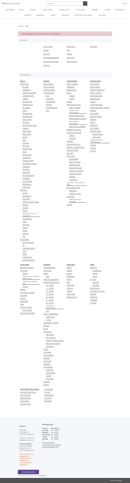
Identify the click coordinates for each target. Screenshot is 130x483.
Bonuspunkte (48, 46)
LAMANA (25, 128)
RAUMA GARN (27, 149)
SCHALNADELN (48, 355)
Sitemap (69, 54)
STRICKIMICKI (48, 367)
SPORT (25, 254)
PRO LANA (26, 146)
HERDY (45, 273)
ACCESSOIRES (73, 159)
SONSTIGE (26, 225)
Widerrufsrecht (72, 61)
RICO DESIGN (27, 155)
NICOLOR (70, 153)
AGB (68, 50)
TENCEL (25, 228)
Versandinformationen (51, 61)
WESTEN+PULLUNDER (27, 313)
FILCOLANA (26, 108)
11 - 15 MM (50, 288)
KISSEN (69, 273)
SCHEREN (46, 358)
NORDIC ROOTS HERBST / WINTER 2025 (31, 277)
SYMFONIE (26, 178)
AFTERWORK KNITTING (28, 392)
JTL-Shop (119, 480)
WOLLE (95, 276)
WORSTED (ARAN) (28, 260)
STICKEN (93, 148)
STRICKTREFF (24, 401)
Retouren (46, 65)
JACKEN (69, 102)
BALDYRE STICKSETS (27, 268)
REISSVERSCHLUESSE (53, 343)
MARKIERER (71, 276)
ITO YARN (26, 122)
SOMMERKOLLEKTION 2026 (30, 283)
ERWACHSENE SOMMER (77, 127)
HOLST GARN (27, 119)
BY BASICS (93, 268)
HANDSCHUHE (95, 288)
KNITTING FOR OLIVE (30, 125)
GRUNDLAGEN (95, 99)
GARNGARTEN (27, 113)
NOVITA (25, 137)
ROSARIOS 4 (27, 158)
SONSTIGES (73, 180)
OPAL (24, 140)
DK (23, 245)
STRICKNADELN (48, 93)
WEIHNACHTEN (72, 297)
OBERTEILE (72, 191)
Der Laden (102, 15)
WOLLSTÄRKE (24, 239)
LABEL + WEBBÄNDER (50, 314)
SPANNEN (46, 364)
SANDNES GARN (28, 161)
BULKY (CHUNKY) (28, 242)
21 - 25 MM (50, 294)
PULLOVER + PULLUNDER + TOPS (76, 184)
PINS (47, 311)
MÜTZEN (93, 294)
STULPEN (93, 303)
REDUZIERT (48, 401)
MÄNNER (70, 141)
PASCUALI (26, 143)
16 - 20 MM (50, 291)
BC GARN (26, 87)
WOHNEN (96, 285)
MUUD (45, 329)
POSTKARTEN (50, 373)
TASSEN (48, 376)
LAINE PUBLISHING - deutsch (99, 108)
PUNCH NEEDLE (48, 87)
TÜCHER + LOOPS (75, 194)
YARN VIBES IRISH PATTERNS (75, 201)
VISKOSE (25, 233)
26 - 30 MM (50, 297)
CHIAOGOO (50, 99)
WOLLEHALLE (27, 184)
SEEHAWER (26, 172)
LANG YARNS (27, 131)
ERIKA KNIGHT (27, 102)
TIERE (22, 304)
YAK (24, 236)
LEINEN (95, 273)
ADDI (47, 96)
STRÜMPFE (93, 300)
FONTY (25, 111)
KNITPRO (49, 105)
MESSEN (46, 326)
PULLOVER (23, 295)
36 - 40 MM (50, 303)
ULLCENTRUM (27, 181)
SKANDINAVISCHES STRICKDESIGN (96, 141)
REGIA (25, 152)
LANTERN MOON (51, 108)
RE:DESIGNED (48, 395)
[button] (112, 3)
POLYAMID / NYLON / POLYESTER (30, 215)
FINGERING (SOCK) (29, 248)
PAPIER (25, 211)
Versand (43, 475)
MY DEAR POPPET (73, 150)
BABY (47, 276)
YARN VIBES (26, 187)
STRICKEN (72, 138)
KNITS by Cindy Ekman (51, 279)
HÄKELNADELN (48, 84)
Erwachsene (97, 137)
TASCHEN (70, 288)
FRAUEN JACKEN (74, 165)
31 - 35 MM (50, 300)
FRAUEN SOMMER (75, 174)
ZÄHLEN (46, 385)
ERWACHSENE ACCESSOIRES (74, 112)
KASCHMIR (26, 199)
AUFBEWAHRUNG (49, 268)
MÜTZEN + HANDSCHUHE (75, 147)
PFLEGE (45, 349)
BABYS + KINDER (72, 84)
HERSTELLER (24, 84)
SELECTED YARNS (28, 175)
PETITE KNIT (71, 156)
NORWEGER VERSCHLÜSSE (50, 307)
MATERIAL (23, 190)
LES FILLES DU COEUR (74, 132)
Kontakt (46, 50)
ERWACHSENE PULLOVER (77, 119)
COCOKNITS (47, 270)
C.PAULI (48, 320)
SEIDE (24, 222)
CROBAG (25, 99)
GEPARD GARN (27, 116)
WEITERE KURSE (25, 404)
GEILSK (69, 93)
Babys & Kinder (98, 134)
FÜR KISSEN (50, 335)
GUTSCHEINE (48, 389)
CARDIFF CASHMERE (29, 93)
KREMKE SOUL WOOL (74, 130)
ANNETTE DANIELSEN (97, 90)
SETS (47, 111)
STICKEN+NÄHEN (49, 90)
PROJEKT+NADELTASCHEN (54, 340)
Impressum (70, 58)
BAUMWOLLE (27, 196)
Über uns (46, 54)
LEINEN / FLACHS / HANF (31, 202)
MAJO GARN (27, 134)
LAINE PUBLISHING (96, 105)
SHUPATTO (47, 398)
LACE (24, 251)
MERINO (25, 205)
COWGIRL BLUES (28, 96)
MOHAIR (25, 208)
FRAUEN (72, 96)
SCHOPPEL (26, 169)
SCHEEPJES (26, 167)
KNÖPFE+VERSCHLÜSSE (51, 282)
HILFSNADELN (50, 102)
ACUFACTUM (50, 317)
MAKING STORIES (96, 116)
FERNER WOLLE (28, 105)
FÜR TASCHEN (50, 337)
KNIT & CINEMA (25, 395)
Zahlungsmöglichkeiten (51, 58)
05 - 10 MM (50, 285)
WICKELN (46, 382)
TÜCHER (69, 205)
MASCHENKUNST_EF (73, 144)
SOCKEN (93, 145)
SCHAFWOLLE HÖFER (30, 164)
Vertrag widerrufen (28, 472)
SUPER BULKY (27, 257)
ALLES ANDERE (95, 87)
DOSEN (69, 268)
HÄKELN (72, 135)
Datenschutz (71, 46)
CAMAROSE (26, 90)
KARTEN (69, 270)
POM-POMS (47, 352)
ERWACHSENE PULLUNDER (74, 123)
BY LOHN (93, 279)
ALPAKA (25, 193)
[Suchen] (85, 3)
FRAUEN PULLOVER (75, 168)
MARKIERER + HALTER (50, 323)
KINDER (71, 99)
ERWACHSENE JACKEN (76, 116)
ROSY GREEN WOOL (73, 188)
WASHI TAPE (71, 294)
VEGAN (25, 231)
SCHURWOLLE (27, 219)
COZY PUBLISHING (96, 96)
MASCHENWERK (25, 398)
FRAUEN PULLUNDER (76, 171)
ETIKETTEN (49, 370)
